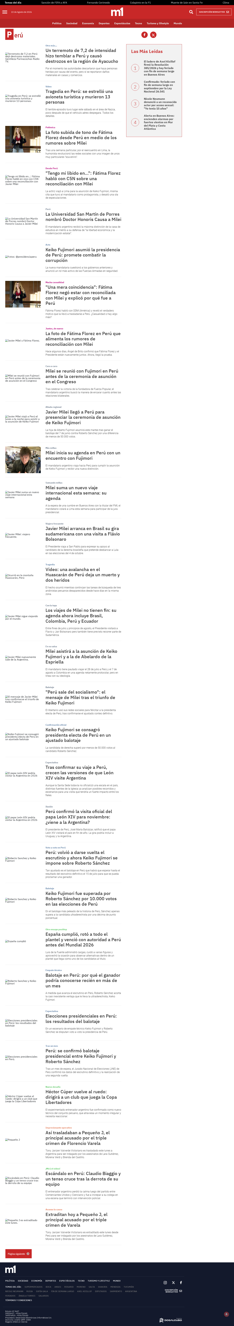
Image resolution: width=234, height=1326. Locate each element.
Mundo (178, 23)
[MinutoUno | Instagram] (165, 1283)
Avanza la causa (54, 1209)
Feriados (10, 1295)
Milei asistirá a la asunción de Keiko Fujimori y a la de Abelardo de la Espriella (81, 656)
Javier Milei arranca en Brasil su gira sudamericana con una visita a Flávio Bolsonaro (83, 533)
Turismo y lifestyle (158, 23)
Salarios (44, 1295)
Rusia (29, 1291)
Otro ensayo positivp (56, 929)
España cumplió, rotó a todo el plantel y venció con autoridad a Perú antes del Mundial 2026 (83, 939)
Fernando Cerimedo (98, 2)
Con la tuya (51, 605)
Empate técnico (54, 970)
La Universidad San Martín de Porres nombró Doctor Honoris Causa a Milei (83, 216)
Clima (226, 2)
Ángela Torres (27, 1295)
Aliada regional (53, 407)
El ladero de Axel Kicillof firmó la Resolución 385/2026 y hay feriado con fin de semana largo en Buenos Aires (159, 68)
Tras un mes (52, 1045)
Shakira (102, 1287)
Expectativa (52, 762)
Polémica (50, 127)
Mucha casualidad (55, 282)
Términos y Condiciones (18, 1300)
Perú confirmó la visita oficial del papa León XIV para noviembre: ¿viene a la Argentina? (79, 816)
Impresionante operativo (59, 1127)
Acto (48, 244)
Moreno (81, 1287)
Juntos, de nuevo (54, 328)
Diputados (101, 1291)
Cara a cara (51, 366)
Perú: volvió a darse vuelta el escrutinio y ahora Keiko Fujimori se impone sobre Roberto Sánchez (82, 857)
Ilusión (49, 806)
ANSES (57, 1287)
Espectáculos (122, 23)
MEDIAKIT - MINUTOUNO (16, 1313)
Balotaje (50, 687)
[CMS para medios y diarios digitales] (171, 1321)
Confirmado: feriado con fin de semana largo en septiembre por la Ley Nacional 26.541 (159, 86)
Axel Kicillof (84, 1291)
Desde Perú (52, 168)
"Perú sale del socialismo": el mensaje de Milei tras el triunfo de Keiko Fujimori (80, 697)
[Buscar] (191, 12)
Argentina (131, 1291)
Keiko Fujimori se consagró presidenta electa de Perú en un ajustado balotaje (78, 735)
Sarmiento (116, 1291)
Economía (88, 23)
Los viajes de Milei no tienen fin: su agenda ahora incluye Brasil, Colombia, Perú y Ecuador (81, 615)
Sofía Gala (42, 1291)
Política (56, 23)
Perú (48, 209)
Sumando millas (54, 482)
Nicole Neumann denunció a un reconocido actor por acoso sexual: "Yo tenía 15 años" (160, 103)
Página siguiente (16, 1253)
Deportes (104, 23)
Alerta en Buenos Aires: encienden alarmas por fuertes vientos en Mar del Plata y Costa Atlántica (159, 122)
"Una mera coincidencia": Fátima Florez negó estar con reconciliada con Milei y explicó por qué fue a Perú (81, 295)
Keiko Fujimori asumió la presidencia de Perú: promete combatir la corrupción (83, 255)
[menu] (6, 12)
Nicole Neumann (14, 1291)
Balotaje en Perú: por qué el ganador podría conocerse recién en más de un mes (83, 980)
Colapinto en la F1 (140, 2)
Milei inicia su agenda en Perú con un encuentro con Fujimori (83, 455)
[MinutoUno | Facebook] (179, 1283)
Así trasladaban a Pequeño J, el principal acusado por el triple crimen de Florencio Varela (78, 1138)
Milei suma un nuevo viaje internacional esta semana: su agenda (76, 493)
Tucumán (129, 1287)
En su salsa (51, 646)
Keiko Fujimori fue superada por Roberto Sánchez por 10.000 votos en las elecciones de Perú (81, 898)
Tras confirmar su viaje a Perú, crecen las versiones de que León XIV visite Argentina (79, 772)
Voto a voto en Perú (56, 847)
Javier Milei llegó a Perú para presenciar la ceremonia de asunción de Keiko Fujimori (83, 417)
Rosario (69, 1287)
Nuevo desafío (53, 1086)
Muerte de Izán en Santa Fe (187, 2)
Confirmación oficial (56, 724)
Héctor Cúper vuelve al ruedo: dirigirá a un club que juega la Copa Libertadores (81, 1097)
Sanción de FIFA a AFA (54, 2)
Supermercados (34, 1287)
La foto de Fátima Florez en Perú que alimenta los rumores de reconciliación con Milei (83, 338)
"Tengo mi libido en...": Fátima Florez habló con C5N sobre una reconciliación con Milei (83, 178)
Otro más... (51, 45)
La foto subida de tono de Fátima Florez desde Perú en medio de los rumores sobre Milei (81, 137)
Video (49, 86)
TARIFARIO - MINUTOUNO (17, 1315)
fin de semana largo (62, 1291)
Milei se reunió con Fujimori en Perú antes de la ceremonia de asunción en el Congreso (82, 376)
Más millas (51, 448)
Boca (48, 1287)
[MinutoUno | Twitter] (173, 1283)
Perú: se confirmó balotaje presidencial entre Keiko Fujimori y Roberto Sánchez (81, 1056)
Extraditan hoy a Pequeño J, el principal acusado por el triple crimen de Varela (76, 1219)
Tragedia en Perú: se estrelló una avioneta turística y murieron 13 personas (79, 96)
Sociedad (71, 23)
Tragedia (50, 564)
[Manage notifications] (226, 1314)
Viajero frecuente (55, 523)
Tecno (138, 23)
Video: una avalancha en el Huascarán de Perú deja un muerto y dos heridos (83, 574)
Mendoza (115, 1287)
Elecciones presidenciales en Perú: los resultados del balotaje (81, 1018)
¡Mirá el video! (53, 1168)
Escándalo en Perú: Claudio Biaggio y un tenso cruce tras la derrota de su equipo (83, 1178)
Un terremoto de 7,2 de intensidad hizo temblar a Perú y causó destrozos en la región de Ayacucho (82, 55)
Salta (92, 1287)
